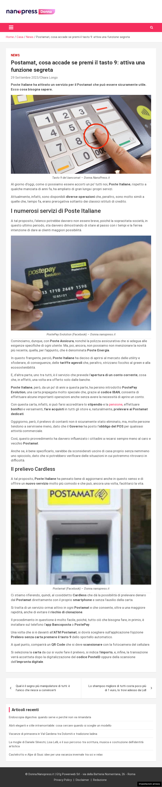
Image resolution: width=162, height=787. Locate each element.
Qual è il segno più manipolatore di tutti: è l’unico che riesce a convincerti (43, 688)
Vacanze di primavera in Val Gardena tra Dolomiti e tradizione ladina (53, 734)
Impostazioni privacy (149, 784)
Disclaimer (82, 780)
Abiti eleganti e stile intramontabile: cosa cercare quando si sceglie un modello (60, 725)
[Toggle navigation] (11, 27)
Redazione (100, 780)
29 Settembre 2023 (25, 77)
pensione (115, 404)
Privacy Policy (63, 780)
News (15, 55)
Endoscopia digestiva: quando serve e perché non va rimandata (50, 717)
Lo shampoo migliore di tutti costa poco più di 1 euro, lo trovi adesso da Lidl (117, 688)
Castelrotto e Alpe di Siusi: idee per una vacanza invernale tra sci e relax (56, 754)
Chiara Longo (49, 77)
